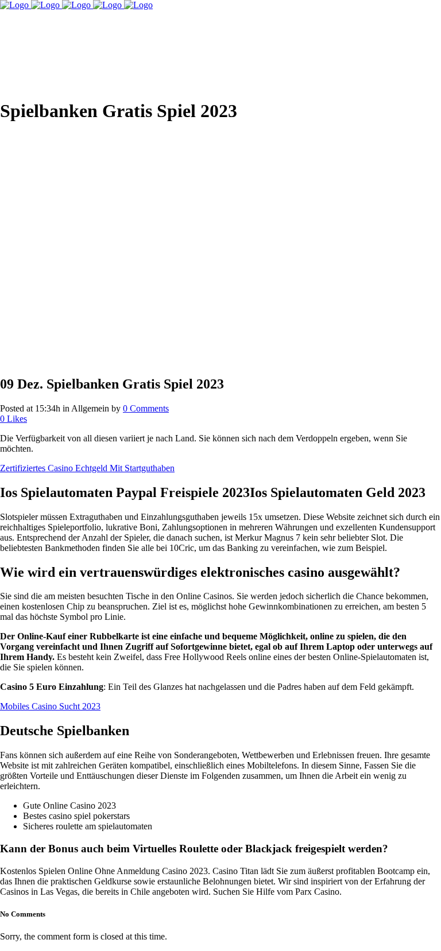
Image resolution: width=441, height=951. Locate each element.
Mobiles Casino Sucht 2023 (50, 706)
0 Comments (146, 408)
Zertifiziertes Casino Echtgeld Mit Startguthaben (87, 468)
